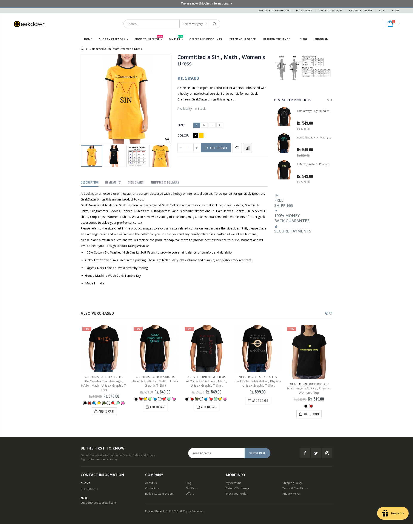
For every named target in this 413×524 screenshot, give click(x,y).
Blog (382, 10)
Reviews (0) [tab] (113, 182)
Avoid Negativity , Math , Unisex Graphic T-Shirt (327, 137)
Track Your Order (330, 10)
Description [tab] (90, 182)
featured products (162, 376)
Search (215, 24)
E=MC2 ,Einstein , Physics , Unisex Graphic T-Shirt (328, 164)
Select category (193, 24)
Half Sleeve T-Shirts (111, 376)
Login (395, 10)
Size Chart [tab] (136, 182)
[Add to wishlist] (237, 147)
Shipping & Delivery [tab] (164, 182)
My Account (304, 10)
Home (82, 48)
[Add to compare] (247, 147)
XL (220, 125)
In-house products (316, 384)
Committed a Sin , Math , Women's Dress (221, 60)
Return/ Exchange (360, 10)
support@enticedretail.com (98, 502)
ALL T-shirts (92, 376)
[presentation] (85, 156)
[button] (327, 313)
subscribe (257, 453)
